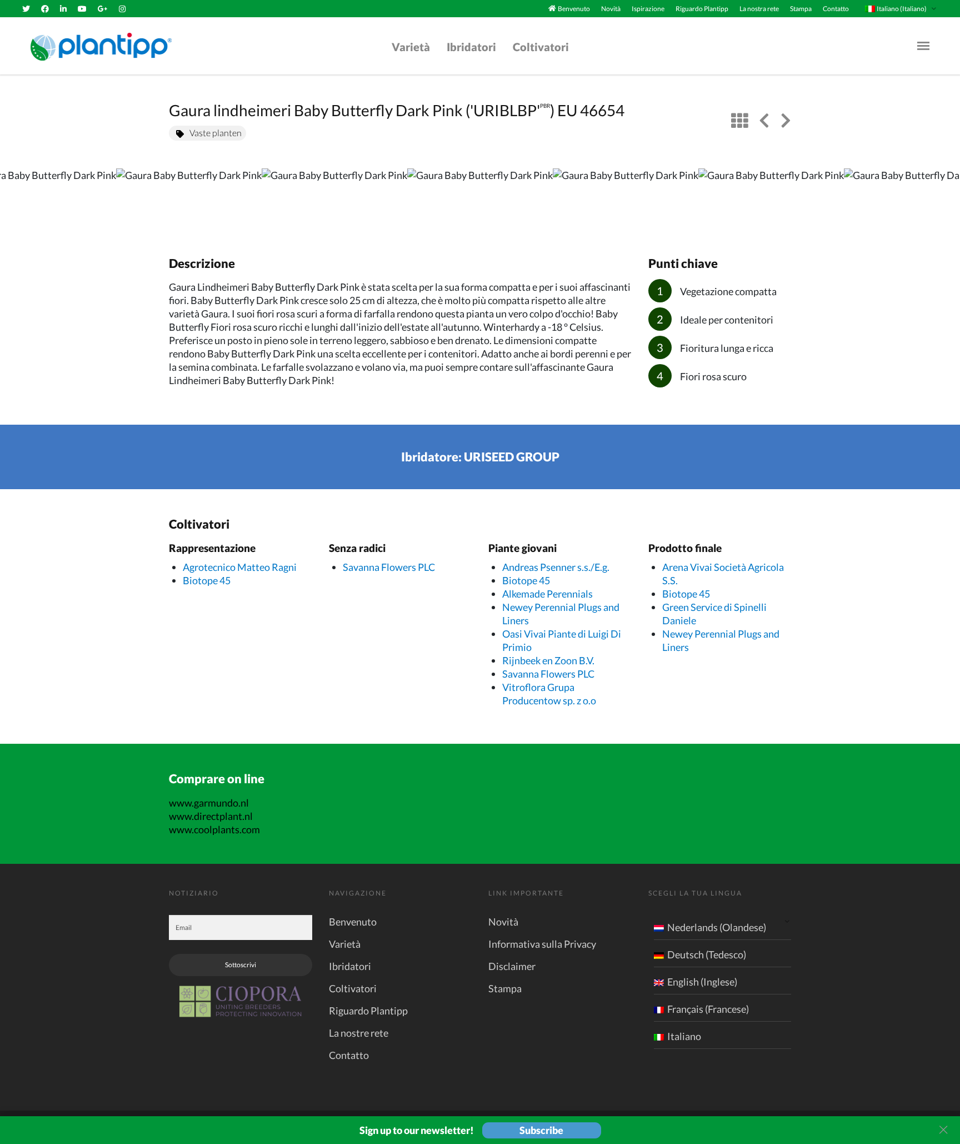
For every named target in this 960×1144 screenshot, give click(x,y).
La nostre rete (358, 1033)
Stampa (801, 8)
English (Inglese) (702, 982)
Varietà (411, 46)
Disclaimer (512, 966)
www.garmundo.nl (209, 803)
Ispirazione (648, 8)
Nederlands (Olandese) (716, 927)
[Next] (942, 200)
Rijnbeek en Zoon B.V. (548, 660)
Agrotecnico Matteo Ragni (240, 567)
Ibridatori (471, 46)
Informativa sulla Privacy (542, 944)
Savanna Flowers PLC (389, 567)
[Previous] (18, 200)
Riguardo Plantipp (702, 8)
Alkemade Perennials (547, 594)
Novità (611, 8)
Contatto (836, 8)
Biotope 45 (207, 580)
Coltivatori (541, 46)
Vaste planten (215, 132)
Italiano (684, 1036)
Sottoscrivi (240, 965)
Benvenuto (574, 8)
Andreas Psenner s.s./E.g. (555, 567)
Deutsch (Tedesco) (706, 954)
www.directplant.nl (211, 816)
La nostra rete (759, 8)
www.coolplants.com (214, 829)
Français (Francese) (708, 1009)
